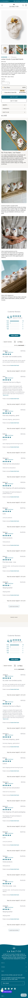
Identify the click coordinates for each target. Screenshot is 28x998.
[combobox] (19, 345)
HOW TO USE (6, 112)
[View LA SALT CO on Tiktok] (5, 989)
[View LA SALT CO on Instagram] (2, 989)
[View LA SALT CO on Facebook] (9, 989)
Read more (5, 395)
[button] (23, 5)
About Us (2, 962)
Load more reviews (14, 606)
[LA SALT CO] (14, 5)
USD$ (2, 996)
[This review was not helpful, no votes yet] (23, 371)
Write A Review (14, 335)
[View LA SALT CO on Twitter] (12, 989)
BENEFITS (5, 105)
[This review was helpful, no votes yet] (21, 371)
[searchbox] (8, 342)
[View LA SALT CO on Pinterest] (15, 989)
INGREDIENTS (6, 108)
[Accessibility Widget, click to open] (2, 990)
